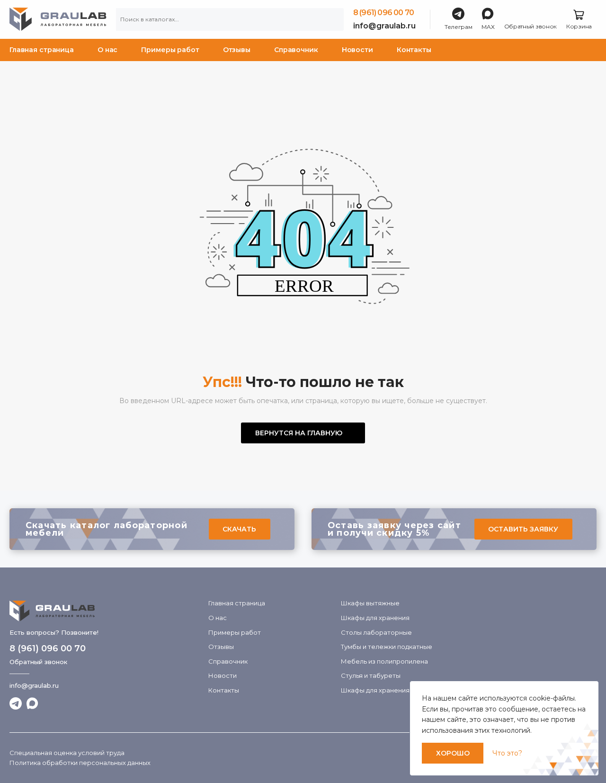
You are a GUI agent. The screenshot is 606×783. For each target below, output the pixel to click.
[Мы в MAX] (33, 703)
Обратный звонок (38, 662)
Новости (357, 49)
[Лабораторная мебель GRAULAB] (58, 19)
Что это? (507, 753)
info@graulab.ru (384, 25)
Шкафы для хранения (375, 617)
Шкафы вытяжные (370, 603)
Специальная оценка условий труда (67, 752)
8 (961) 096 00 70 (383, 12)
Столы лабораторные (376, 632)
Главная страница (41, 49)
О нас (107, 49)
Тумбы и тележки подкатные (386, 646)
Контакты (414, 49)
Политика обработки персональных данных (80, 762)
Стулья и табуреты (371, 675)
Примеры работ (170, 49)
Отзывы (236, 49)
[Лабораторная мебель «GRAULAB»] (104, 611)
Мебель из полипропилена (384, 661)
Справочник (296, 49)
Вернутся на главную (298, 433)
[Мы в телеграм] (15, 703)
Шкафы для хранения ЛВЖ (383, 690)
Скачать (239, 529)
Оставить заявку (523, 529)
